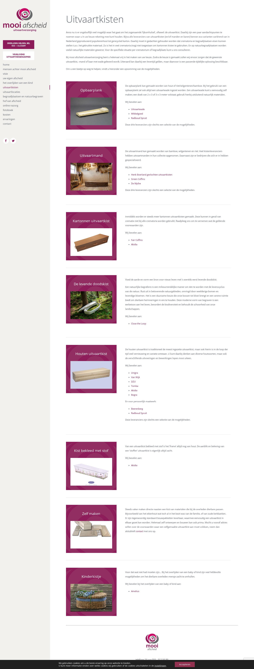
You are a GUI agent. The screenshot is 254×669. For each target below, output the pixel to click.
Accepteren (184, 664)
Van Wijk (135, 377)
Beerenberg (137, 408)
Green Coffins (138, 179)
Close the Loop (138, 323)
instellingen (160, 665)
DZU (133, 381)
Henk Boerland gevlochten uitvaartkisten (151, 174)
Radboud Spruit (139, 118)
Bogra (134, 394)
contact (139, 531)
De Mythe (136, 183)
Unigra (134, 372)
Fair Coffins (137, 239)
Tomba (134, 385)
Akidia (134, 244)
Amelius (135, 591)
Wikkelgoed (137, 113)
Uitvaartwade (138, 109)
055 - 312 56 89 (160, 659)
